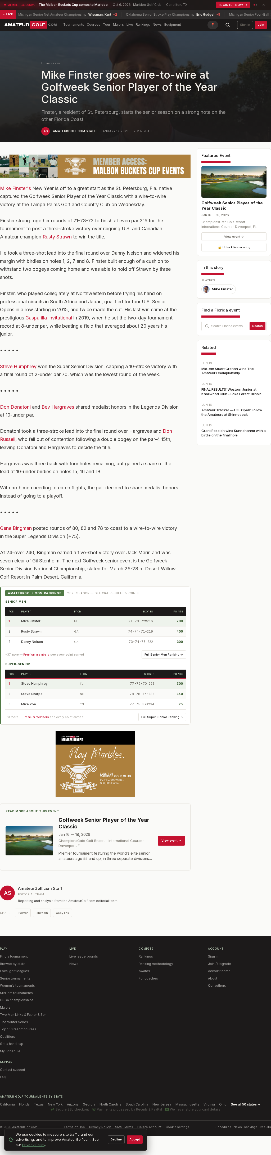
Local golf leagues (14, 971)
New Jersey (161, 1104)
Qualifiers (7, 1037)
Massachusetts (187, 1104)
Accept (134, 1139)
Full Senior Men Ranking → (163, 654)
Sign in (245, 24)
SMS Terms (124, 1127)
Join (261, 24)
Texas (39, 1104)
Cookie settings (177, 1127)
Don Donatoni (15, 407)
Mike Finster (30, 621)
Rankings (143, 24)
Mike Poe (28, 704)
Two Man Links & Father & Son (23, 1015)
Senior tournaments (15, 978)
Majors (118, 24)
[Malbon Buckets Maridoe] (95, 764)
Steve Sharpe (32, 694)
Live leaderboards (83, 956)
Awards (144, 971)
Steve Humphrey (18, 366)
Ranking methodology (156, 964)
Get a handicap (11, 1044)
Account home (219, 971)
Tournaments (73, 24)
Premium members (36, 654)
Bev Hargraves (58, 407)
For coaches (148, 978)
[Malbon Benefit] (95, 166)
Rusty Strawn (57, 237)
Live (130, 24)
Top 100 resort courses (18, 1029)
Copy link (62, 913)
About (212, 978)
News (157, 24)
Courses (93, 24)
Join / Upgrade (219, 964)
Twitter (23, 913)
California (7, 1104)
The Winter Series (14, 1022)
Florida (24, 1104)
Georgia (89, 1104)
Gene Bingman (16, 528)
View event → (234, 236)
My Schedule (10, 1051)
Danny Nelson (32, 642)
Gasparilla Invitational (48, 318)
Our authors (217, 985)
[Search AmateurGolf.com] (227, 25)
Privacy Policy (100, 1127)
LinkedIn (42, 913)
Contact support (12, 1070)
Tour (106, 24)
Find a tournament (14, 956)
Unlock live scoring (234, 247)
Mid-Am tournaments (16, 993)
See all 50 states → (245, 1104)
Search (257, 326)
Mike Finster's (15, 188)
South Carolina (137, 1104)
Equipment (172, 24)
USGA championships (17, 1000)
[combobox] (234, 326)
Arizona (73, 1104)
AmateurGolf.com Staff (74, 131)
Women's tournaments (17, 985)
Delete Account (149, 1127)
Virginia (209, 1104)
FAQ (3, 1077)
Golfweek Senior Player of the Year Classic (232, 205)
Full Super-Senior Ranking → (162, 717)
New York (55, 1104)
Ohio (223, 1104)
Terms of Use (74, 1127)
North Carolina (110, 1104)
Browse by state (12, 964)
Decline (116, 1139)
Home (45, 63)
